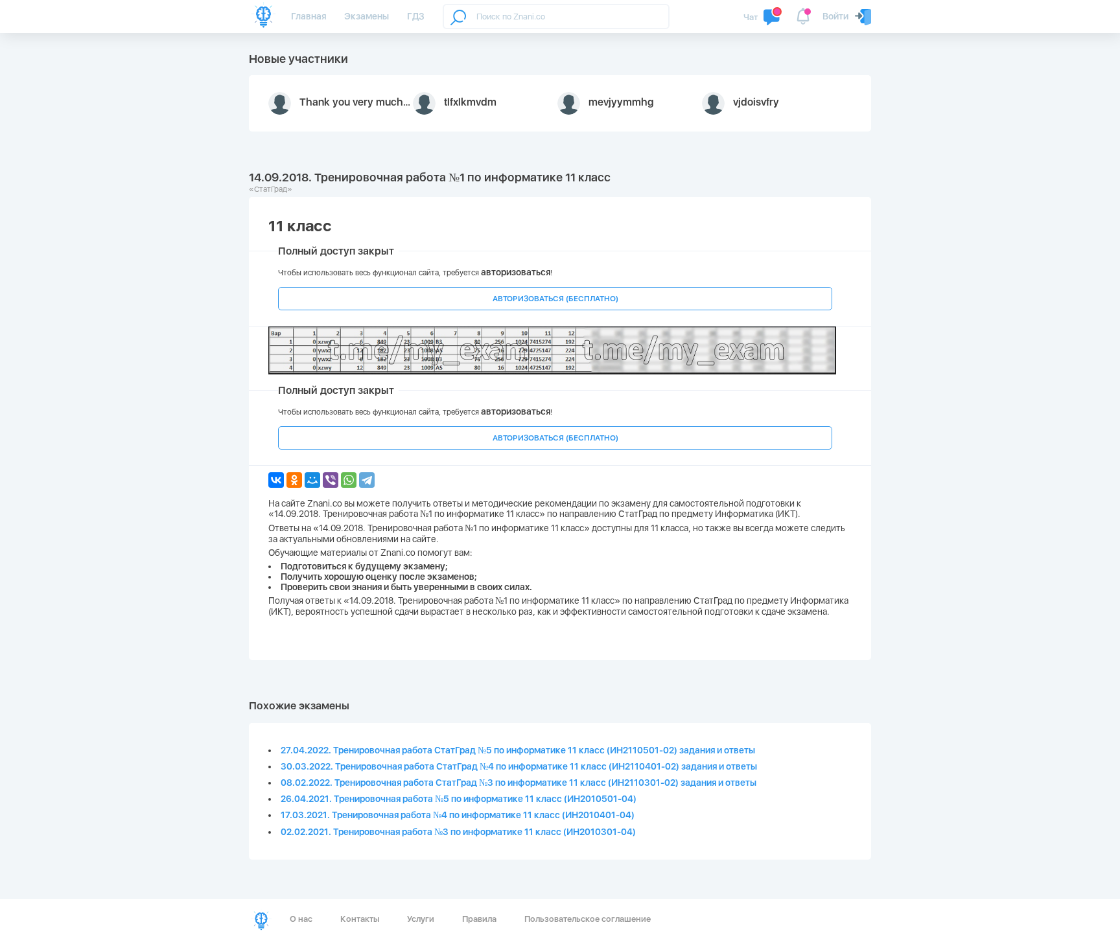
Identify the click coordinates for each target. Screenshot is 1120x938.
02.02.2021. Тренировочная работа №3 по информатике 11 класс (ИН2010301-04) (458, 832)
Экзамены (366, 16)
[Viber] (330, 480)
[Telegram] (367, 480)
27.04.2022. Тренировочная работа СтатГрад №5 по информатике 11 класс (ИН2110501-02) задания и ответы (518, 750)
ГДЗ (416, 16)
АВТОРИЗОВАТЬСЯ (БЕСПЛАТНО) (555, 298)
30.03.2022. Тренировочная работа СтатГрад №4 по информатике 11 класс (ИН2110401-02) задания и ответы (519, 766)
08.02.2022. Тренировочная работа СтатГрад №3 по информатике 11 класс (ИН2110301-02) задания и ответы (518, 782)
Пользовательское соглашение (587, 919)
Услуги (420, 919)
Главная (308, 16)
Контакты (359, 919)
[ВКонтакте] (276, 480)
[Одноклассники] (294, 480)
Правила (479, 919)
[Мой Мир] (312, 480)
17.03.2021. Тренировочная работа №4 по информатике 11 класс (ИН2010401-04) (458, 815)
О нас (301, 919)
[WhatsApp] (348, 480)
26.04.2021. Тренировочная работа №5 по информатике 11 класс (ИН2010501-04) (458, 799)
